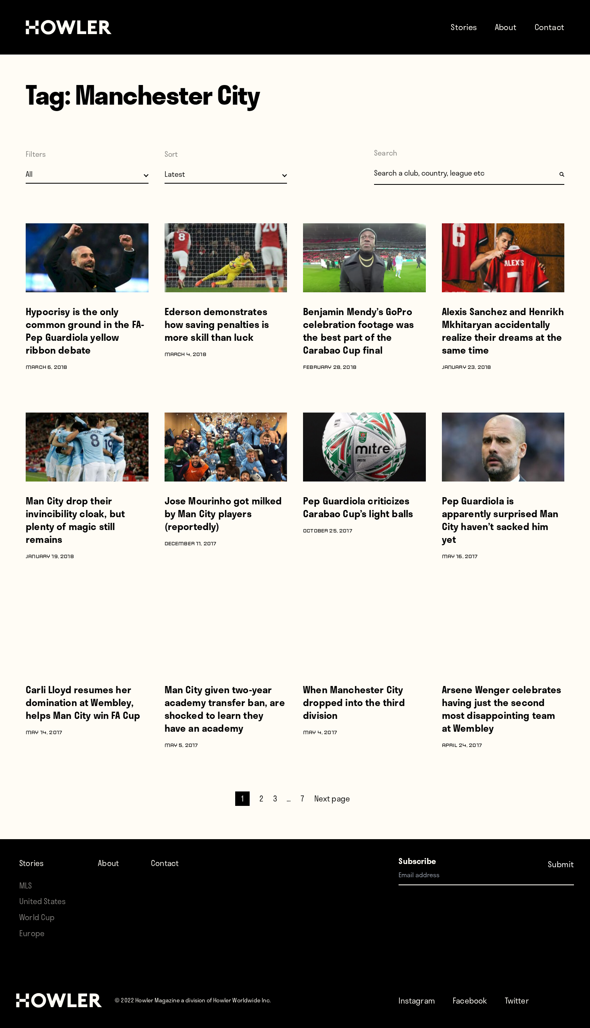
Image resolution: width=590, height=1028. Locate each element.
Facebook (470, 1000)
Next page (332, 798)
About (506, 27)
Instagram (417, 1000)
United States (42, 901)
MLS (25, 885)
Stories (464, 27)
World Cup (37, 917)
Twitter (517, 1000)
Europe (32, 933)
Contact (549, 27)
